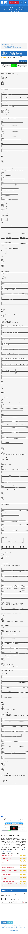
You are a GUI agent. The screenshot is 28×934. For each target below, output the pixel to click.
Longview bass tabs (7, 855)
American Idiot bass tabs (8, 867)
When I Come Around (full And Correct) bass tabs (9, 870)
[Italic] (5, 902)
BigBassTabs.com (19, 926)
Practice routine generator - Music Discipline (18, 929)
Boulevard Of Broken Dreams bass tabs (10, 861)
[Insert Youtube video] (23, 902)
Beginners (14, 2)
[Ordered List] (14, 902)
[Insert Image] (12, 902)
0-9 (3, 7)
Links (8, 929)
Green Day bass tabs (9, 46)
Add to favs (23, 61)
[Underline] (7, 902)
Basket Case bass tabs (7, 865)
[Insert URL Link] (9, 902)
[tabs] (21, 902)
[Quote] (19, 902)
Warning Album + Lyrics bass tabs (12, 47)
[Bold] (2, 902)
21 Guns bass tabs (6, 858)
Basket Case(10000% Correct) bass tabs (10, 884)
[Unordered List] (16, 902)
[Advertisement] (14, 27)
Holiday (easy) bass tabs (8, 881)
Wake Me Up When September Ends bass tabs (11, 877)
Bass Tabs (5, 44)
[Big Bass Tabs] (4, 2)
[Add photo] (26, 902)
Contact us (18, 927)
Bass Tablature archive (7, 927)
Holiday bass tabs (6, 874)
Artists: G (11, 44)
